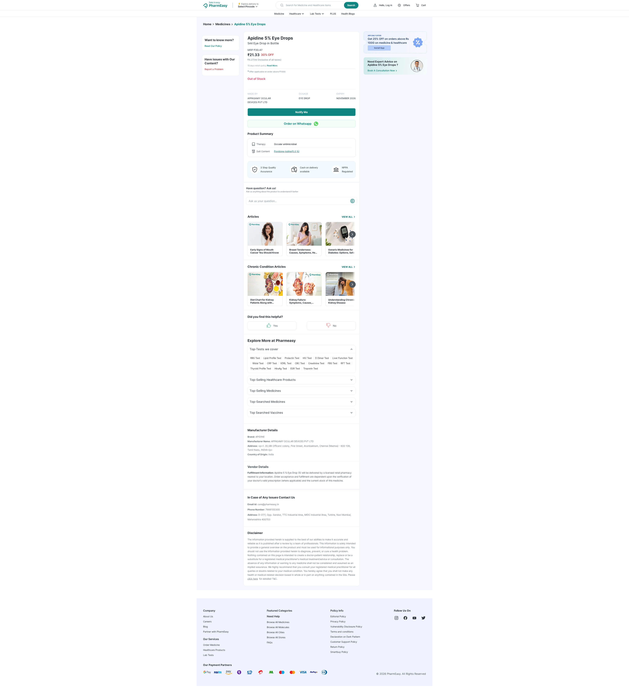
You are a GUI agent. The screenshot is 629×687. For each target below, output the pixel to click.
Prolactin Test (292, 358)
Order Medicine (211, 644)
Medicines (222, 24)
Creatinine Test (316, 363)
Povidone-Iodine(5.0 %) (286, 151)
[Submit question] (352, 201)
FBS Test (332, 363)
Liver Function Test (342, 358)
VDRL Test (285, 363)
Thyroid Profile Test (260, 368)
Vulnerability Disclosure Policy (346, 626)
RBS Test (255, 358)
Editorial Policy (338, 616)
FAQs (269, 642)
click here (253, 578)
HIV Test (307, 358)
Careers (207, 621)
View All (347, 216)
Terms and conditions (341, 631)
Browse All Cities (275, 632)
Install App (379, 48)
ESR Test (295, 368)
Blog (205, 626)
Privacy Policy (337, 621)
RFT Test (345, 363)
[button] (317, 5)
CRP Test (272, 363)
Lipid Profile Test (272, 358)
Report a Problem (214, 69)
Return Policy (337, 646)
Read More (272, 65)
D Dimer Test (322, 358)
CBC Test (300, 363)
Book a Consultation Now (381, 70)
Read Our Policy (213, 46)
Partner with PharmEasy (216, 631)
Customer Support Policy (343, 641)
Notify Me (301, 112)
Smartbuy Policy (339, 652)
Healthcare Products (214, 650)
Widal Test (258, 363)
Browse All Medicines (278, 622)
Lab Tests (315, 13)
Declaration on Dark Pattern (345, 636)
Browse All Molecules (278, 627)
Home (207, 24)
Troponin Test (310, 368)
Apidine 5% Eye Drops (250, 24)
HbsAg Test (281, 368)
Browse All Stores (276, 637)
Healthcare (295, 13)
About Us (208, 616)
